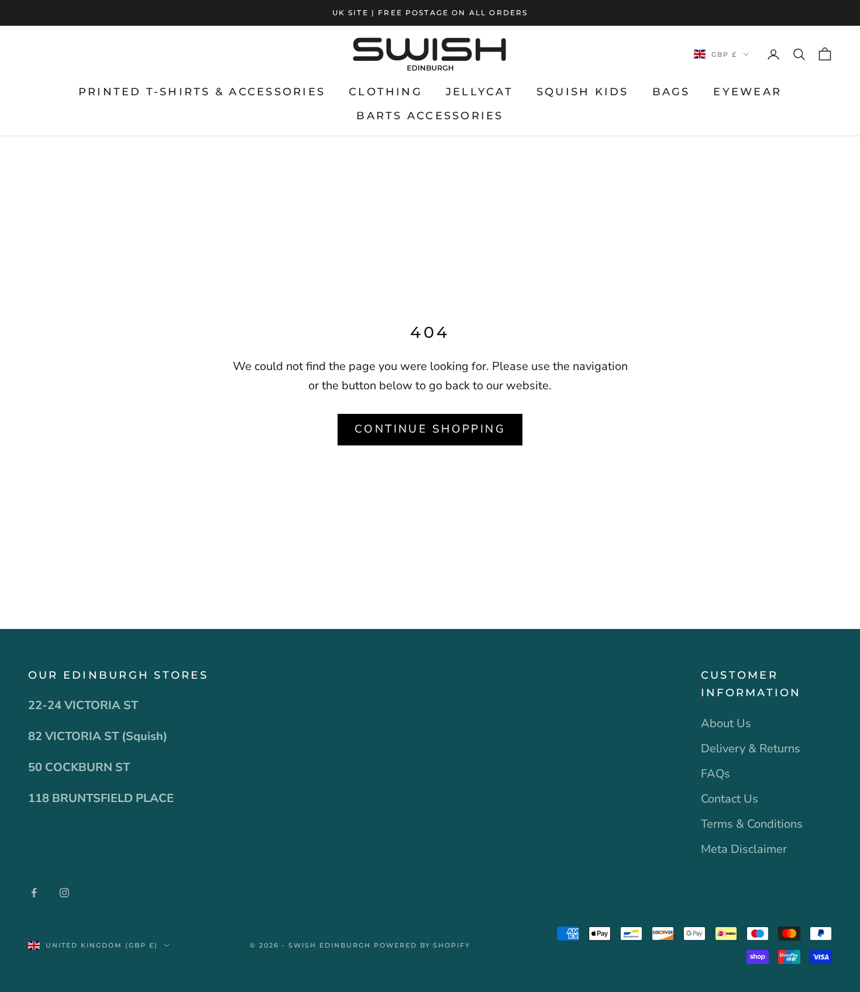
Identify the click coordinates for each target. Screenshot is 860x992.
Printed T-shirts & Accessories (201, 91)
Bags (671, 91)
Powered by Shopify (422, 945)
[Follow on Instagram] (64, 892)
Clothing (385, 91)
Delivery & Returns (750, 748)
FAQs (715, 774)
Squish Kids (582, 91)
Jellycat (479, 91)
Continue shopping (430, 429)
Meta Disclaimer (744, 849)
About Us (726, 723)
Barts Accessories (429, 115)
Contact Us (729, 799)
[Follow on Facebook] (34, 892)
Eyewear (747, 91)
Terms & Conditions (752, 824)
